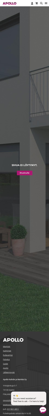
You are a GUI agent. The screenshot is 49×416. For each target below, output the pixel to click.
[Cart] (36, 3)
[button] (46, 3)
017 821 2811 (13, 409)
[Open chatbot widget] (42, 410)
